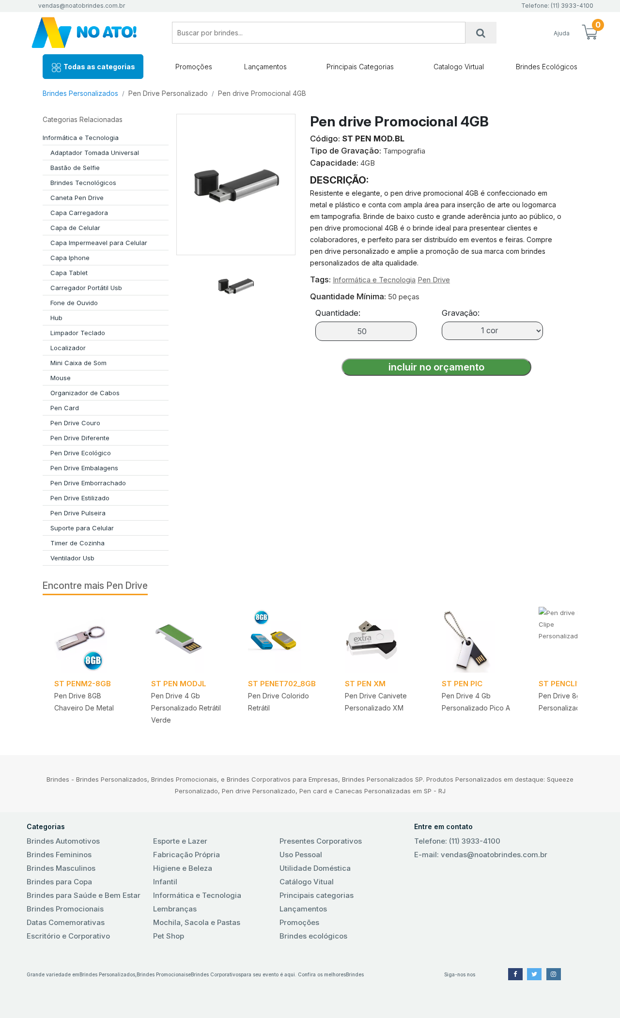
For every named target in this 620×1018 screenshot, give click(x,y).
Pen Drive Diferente (79, 438)
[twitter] (534, 974)
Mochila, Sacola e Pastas (196, 922)
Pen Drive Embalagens (84, 468)
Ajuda (562, 33)
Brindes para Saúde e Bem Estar (83, 895)
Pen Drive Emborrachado (88, 483)
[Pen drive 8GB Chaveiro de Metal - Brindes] (91, 640)
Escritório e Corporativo (68, 936)
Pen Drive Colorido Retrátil (278, 702)
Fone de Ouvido (74, 303)
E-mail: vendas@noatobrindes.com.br (480, 854)
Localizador (68, 348)
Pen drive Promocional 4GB (262, 93)
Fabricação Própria (186, 854)
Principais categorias (316, 895)
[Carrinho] (589, 33)
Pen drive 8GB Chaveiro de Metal (84, 702)
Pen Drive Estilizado (79, 498)
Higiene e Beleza (182, 868)
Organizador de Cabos (85, 393)
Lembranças (175, 908)
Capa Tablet (69, 273)
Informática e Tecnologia (81, 137)
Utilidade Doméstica (315, 868)
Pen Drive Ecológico (80, 453)
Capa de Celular (75, 227)
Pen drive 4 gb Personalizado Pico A (476, 702)
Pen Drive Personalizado (168, 93)
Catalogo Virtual (459, 66)
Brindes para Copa (59, 881)
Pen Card (64, 408)
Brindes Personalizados (80, 93)
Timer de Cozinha (77, 543)
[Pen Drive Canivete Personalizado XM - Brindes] (381, 640)
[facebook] (515, 974)
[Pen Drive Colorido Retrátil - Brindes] (285, 640)
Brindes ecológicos (313, 936)
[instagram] (553, 974)
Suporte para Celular (82, 528)
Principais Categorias (360, 66)
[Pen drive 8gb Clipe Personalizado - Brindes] (575, 640)
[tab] (236, 281)
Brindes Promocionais (65, 908)
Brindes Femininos (59, 854)
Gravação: (461, 313)
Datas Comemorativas (66, 922)
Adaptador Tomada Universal (94, 152)
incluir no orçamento (436, 367)
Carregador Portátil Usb (86, 288)
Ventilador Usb (72, 558)
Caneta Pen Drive (77, 197)
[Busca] (480, 33)
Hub (56, 318)
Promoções (193, 66)
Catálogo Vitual (306, 881)
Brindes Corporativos (216, 974)
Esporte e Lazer (180, 841)
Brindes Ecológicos (546, 66)
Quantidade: (337, 313)
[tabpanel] (91, 669)
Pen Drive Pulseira (78, 513)
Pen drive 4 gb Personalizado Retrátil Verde (186, 708)
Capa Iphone (70, 258)
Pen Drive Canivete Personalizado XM (376, 702)
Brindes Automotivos (63, 841)
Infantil (165, 881)
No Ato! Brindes (92, 32)
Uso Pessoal (300, 854)
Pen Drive (434, 279)
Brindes (355, 974)
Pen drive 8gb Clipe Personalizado (571, 702)
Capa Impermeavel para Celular (98, 243)
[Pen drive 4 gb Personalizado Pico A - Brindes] (478, 640)
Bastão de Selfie (75, 167)
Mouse (60, 378)
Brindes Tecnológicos (83, 182)
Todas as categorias (98, 66)
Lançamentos (265, 66)
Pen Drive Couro (75, 423)
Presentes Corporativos (320, 841)
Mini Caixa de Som (78, 363)
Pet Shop (168, 936)
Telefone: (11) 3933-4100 (457, 841)
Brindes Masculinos (61, 868)
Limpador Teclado (77, 333)
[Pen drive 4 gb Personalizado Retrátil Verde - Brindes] (188, 640)
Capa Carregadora (79, 212)
